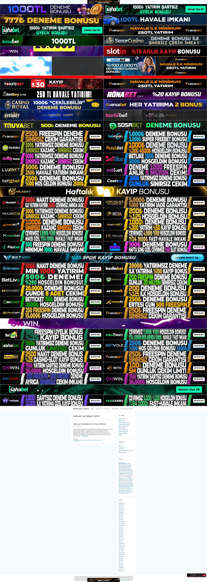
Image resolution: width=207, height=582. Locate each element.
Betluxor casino (127, 470)
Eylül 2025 (121, 506)
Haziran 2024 (121, 525)
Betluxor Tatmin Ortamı (124, 425)
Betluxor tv (125, 487)
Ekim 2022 (121, 539)
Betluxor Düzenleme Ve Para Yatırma (89, 424)
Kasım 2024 (121, 515)
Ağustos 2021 (122, 552)
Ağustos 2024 (122, 521)
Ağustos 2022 (122, 543)
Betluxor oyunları (125, 483)
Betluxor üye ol (130, 491)
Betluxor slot (127, 486)
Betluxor (92, 408)
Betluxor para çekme (129, 484)
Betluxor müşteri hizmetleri (125, 481)
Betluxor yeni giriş (123, 490)
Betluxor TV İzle (129, 487)
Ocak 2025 (121, 514)
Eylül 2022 (121, 541)
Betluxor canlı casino (123, 469)
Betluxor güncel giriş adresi (124, 477)
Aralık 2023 (121, 536)
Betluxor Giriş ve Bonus (81, 409)
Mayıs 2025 (121, 510)
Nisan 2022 (121, 550)
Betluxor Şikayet (115, 408)
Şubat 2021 (121, 563)
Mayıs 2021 (121, 558)
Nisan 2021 (121, 560)
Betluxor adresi (127, 463)
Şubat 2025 (121, 512)
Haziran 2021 (121, 556)
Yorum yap (76, 441)
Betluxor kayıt (121, 480)
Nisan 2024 (121, 528)
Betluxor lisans (127, 480)
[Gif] (103, 191)
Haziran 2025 (121, 508)
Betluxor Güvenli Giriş (123, 431)
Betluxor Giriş (99, 408)
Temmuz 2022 (122, 545)
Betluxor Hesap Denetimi (124, 422)
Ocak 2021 (121, 565)
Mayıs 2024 (121, 526)
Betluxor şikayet (121, 493)
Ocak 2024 (121, 534)
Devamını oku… (85, 436)
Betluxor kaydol (130, 479)
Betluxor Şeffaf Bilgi (123, 433)
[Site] (51, 136)
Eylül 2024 (121, 519)
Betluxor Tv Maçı (122, 427)
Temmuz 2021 (122, 554)
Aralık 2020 (121, 567)
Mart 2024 (121, 530)
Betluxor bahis (122, 464)
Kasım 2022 (121, 537)
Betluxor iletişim (125, 479)
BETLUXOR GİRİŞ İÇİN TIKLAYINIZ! (103, 77)
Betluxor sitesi (122, 486)
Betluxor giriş (123, 473)
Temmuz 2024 (122, 523)
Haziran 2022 (121, 547)
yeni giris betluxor (127, 493)
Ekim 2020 (121, 571)
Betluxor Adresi (122, 418)
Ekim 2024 (121, 517)
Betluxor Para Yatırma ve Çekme (126, 408)
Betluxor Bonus (107, 408)
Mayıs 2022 (121, 549)
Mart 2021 (121, 561)
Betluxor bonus (124, 466)
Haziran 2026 (121, 504)
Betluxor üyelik (125, 491)
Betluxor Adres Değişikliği (124, 424)
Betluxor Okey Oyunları (123, 429)
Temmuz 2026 (122, 503)
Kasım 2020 (121, 569)
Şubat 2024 (121, 532)
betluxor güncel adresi (122, 476)
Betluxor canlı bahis (126, 467)
